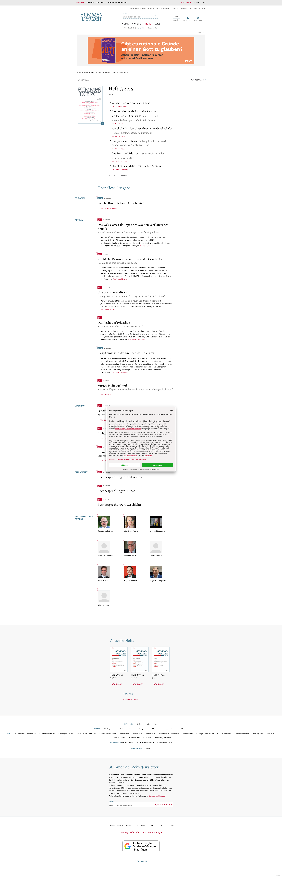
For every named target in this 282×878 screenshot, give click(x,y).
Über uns (175, 8)
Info (204, 3)
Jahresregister (152, 28)
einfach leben (124, 734)
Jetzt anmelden (164, 804)
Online (137, 24)
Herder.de (80, 3)
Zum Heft (117, 683)
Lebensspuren (258, 734)
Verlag (196, 3)
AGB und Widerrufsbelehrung (121, 825)
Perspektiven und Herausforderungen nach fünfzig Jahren (134, 116)
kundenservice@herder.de (145, 743)
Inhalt (113, 175)
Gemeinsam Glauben (242, 734)
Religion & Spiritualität (117, 3)
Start (127, 24)
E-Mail (111, 801)
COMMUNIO (137, 734)
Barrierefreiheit (156, 825)
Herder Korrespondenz (107, 734)
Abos (157, 24)
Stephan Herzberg (121, 169)
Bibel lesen (270, 734)
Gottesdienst (150, 734)
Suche (125, 14)
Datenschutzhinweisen (157, 796)
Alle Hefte (129, 694)
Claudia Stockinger (121, 161)
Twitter (148, 748)
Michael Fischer (120, 136)
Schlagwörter (165, 8)
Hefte (148, 24)
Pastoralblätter (188, 734)
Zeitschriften (185, 3)
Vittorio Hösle (120, 149)
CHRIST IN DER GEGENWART (86, 734)
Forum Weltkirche (224, 734)
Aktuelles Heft (129, 28)
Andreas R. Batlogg (121, 106)
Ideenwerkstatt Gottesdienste (169, 734)
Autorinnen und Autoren (150, 8)
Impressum (171, 825)
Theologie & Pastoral (95, 3)
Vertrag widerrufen (130, 832)
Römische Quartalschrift (163, 738)
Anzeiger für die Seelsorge (206, 734)
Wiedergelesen (134, 8)
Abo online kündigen (165, 743)
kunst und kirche (118, 738)
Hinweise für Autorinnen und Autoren (193, 8)
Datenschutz (141, 825)
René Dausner (120, 124)
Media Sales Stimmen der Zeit (26, 734)
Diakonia (148, 738)
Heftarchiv (141, 28)
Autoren (124, 175)
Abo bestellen (131, 699)
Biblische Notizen (134, 738)
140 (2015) (115, 72)
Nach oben (142, 861)
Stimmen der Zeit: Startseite (86, 72)
